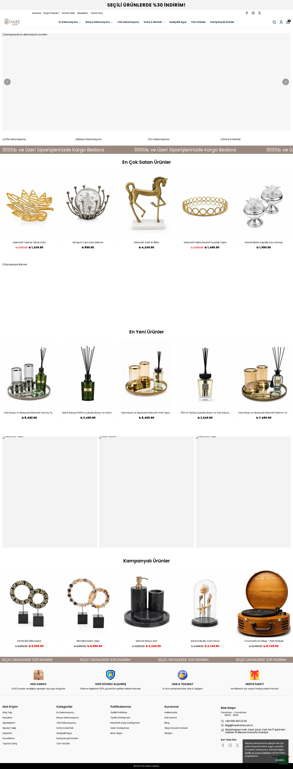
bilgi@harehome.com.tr (239, 725)
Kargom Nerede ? (51, 13)
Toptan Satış (96, 13)
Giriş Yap (7, 712)
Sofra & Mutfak (153, 22)
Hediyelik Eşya (177, 22)
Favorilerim (8, 738)
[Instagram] (230, 745)
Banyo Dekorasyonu (98, 22)
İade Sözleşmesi (119, 728)
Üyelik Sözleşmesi (120, 717)
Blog (167, 722)
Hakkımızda (171, 712)
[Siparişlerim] (281, 22)
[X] (237, 745)
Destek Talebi (68, 13)
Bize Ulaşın (116, 733)
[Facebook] (223, 745)
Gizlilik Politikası (118, 712)
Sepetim (7, 733)
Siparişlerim (82, 13)
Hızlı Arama (171, 717)
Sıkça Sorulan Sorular (176, 728)
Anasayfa (36, 13)
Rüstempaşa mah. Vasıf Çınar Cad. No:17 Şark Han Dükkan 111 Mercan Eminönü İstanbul (255, 731)
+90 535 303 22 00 (236, 721)
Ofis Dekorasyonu (128, 22)
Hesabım (7, 717)
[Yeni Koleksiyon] (146, 82)
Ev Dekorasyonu (68, 22)
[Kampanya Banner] (146, 291)
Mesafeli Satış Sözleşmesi (125, 722)
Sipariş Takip (9, 728)
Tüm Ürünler (198, 22)
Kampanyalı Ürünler (222, 22)
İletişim (169, 733)
